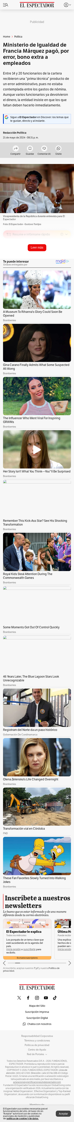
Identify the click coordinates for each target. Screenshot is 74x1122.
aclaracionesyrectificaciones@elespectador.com (37, 1082)
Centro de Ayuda (37, 1049)
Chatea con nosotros (39, 1024)
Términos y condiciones (37, 1040)
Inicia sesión (13, 949)
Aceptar (63, 1113)
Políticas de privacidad (37, 1045)
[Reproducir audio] (9, 256)
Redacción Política (14, 132)
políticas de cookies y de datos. (23, 1118)
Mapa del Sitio (37, 1005)
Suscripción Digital (37, 1018)
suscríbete (29, 949)
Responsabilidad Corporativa (37, 1036)
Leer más (37, 247)
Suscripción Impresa (37, 1012)
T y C (36, 968)
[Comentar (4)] (44, 148)
